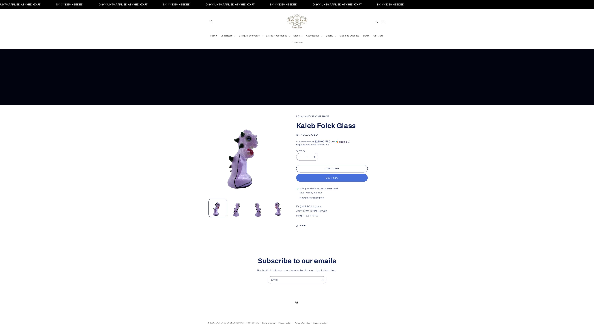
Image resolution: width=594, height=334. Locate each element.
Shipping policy (320, 323)
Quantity (300, 151)
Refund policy (268, 323)
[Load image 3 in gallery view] (258, 208)
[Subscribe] (322, 280)
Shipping (300, 145)
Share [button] (303, 226)
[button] (211, 21)
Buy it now (332, 178)
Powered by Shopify (249, 323)
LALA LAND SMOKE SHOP (228, 323)
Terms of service (302, 323)
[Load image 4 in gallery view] (278, 208)
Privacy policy (284, 323)
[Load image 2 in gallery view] (237, 208)
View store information (311, 198)
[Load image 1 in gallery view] (218, 208)
